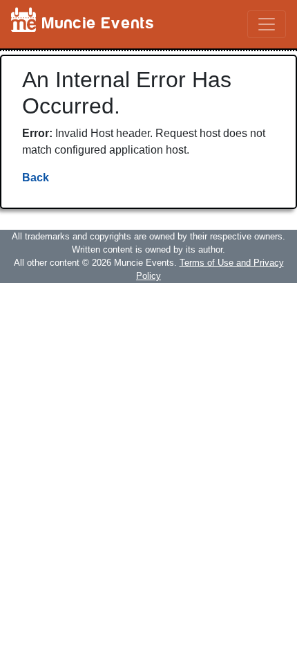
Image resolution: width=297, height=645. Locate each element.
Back (35, 177)
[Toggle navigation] (266, 24)
